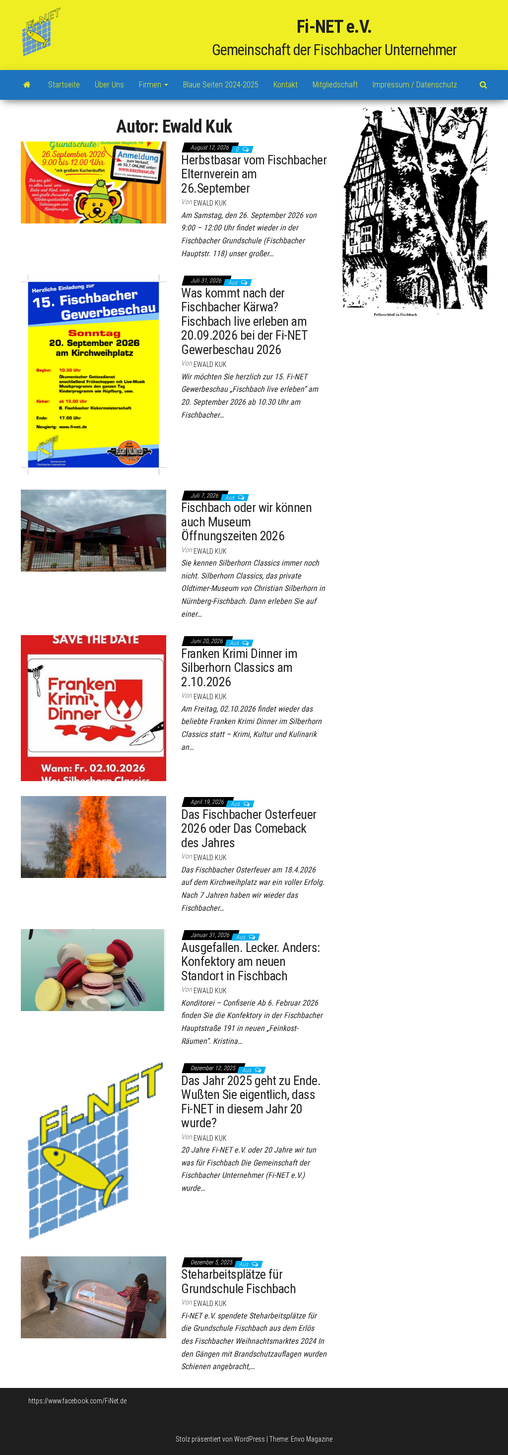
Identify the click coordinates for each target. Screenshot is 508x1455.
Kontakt (285, 84)
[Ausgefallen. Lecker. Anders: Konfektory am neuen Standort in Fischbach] (93, 969)
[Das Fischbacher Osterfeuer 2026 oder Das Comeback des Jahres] (93, 836)
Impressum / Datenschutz (415, 84)
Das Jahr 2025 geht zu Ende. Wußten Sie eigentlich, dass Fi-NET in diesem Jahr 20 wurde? (250, 1102)
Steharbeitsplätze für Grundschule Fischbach (238, 1281)
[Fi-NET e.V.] (27, 85)
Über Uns (109, 84)
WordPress (249, 1439)
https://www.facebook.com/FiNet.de (77, 1401)
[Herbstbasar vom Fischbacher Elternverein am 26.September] (93, 182)
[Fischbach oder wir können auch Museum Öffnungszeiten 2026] (93, 530)
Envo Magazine (311, 1439)
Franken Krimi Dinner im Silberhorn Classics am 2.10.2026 (239, 667)
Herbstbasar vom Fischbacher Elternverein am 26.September (253, 174)
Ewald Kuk (210, 203)
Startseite (64, 84)
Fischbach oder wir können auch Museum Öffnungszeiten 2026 (246, 521)
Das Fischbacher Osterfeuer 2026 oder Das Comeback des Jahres (248, 828)
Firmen (151, 84)
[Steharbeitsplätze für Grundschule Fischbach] (93, 1297)
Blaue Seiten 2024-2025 (220, 84)
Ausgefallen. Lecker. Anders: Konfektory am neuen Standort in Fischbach (250, 961)
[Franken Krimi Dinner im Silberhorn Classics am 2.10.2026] (93, 708)
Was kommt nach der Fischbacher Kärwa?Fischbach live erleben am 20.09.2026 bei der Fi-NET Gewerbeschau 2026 (244, 321)
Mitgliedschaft (335, 84)
